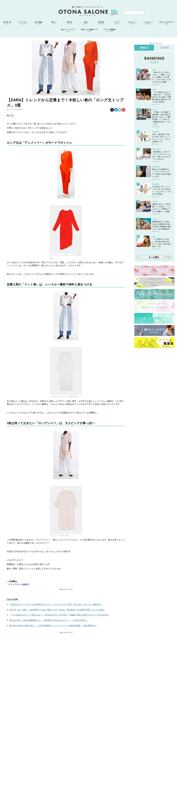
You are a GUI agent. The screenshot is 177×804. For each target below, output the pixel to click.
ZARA (11, 116)
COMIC (164, 47)
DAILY (144, 47)
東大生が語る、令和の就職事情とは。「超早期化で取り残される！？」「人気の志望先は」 (48, 620)
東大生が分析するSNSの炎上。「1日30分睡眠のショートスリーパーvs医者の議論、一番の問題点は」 (53, 626)
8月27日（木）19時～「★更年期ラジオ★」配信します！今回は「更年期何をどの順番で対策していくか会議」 (57, 610)
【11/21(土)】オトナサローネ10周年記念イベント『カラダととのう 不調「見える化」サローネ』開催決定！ (55, 604)
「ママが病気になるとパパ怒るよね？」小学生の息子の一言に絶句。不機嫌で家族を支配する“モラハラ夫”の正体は (59, 615)
